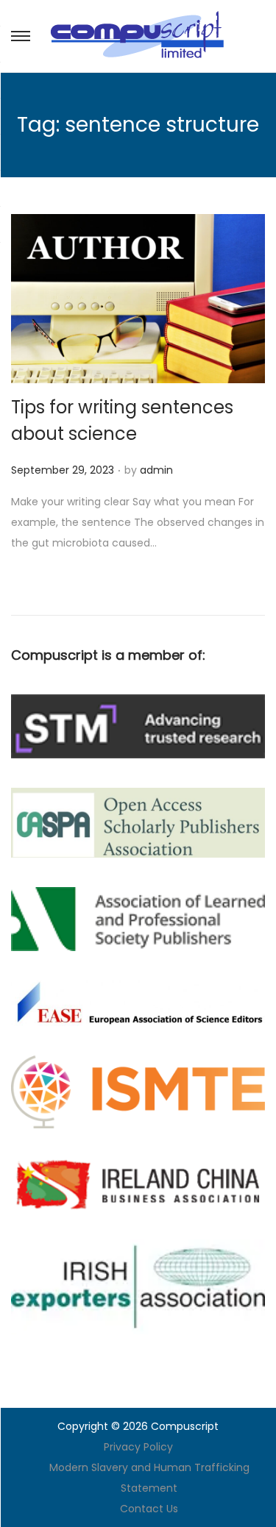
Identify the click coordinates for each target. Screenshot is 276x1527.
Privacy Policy (138, 1446)
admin (156, 470)
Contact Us (149, 1508)
